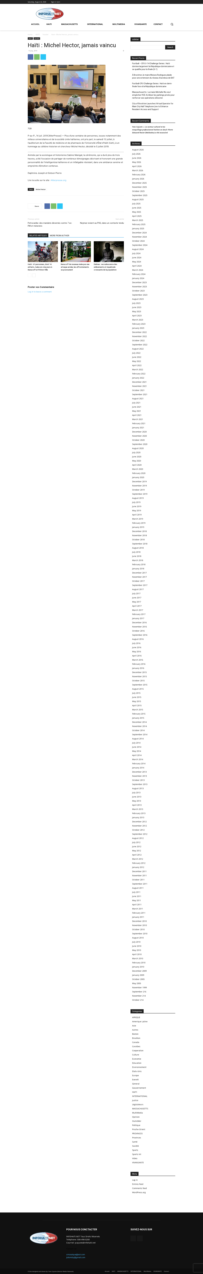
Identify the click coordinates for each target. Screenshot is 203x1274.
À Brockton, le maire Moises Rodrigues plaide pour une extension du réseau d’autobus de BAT (153, 76)
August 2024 (138, 249)
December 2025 (139, 183)
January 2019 (138, 527)
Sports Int (136, 1154)
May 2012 (136, 850)
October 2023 (138, 290)
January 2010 (138, 966)
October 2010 (138, 929)
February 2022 (138, 373)
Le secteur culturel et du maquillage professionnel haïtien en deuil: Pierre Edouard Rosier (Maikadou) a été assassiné (152, 130)
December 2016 (139, 622)
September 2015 (139, 684)
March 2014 (137, 759)
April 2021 (137, 415)
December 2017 (139, 572)
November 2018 (139, 535)
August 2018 (138, 548)
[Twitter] (173, 2)
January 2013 (138, 817)
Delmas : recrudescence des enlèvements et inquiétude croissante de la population (105, 267)
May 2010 (136, 950)
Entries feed (137, 1184)
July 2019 (136, 502)
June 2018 (136, 556)
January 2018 (138, 568)
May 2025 (136, 212)
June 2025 (136, 207)
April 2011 (137, 904)
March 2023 (137, 319)
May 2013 (136, 801)
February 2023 (138, 324)
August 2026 (138, 149)
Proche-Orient (138, 1129)
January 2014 (138, 767)
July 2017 (136, 593)
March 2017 (137, 610)
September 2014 (139, 734)
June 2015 (136, 697)
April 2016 (137, 655)
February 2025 (138, 224)
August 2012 (138, 838)
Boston (135, 1034)
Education (136, 1063)
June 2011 (136, 896)
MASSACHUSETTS (140, 1108)
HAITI (37, 34)
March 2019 (137, 518)
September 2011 (139, 883)
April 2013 (137, 805)
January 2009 (138, 975)
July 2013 (136, 792)
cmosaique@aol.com (75, 1254)
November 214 (139, 995)
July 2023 (136, 303)
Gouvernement (139, 1088)
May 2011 (136, 900)
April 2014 (137, 755)
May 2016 (136, 651)
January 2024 (138, 278)
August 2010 (138, 937)
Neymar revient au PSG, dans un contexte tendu (102, 223)
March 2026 (137, 170)
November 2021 (139, 386)
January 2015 (138, 718)
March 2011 (137, 908)
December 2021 (139, 382)
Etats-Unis (137, 1071)
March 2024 (137, 270)
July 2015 (136, 693)
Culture (135, 1054)
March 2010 (137, 958)
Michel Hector (41, 189)
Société (45, 34)
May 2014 (136, 751)
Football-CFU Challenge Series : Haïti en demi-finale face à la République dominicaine (152, 85)
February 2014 (138, 763)
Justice (135, 1100)
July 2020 (136, 452)
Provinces (136, 1137)
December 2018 (139, 531)
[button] (172, 24)
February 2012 (138, 863)
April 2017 (137, 606)
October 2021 (138, 390)
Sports (135, 1150)
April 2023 (137, 315)
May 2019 (136, 510)
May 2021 (136, 411)
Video (134, 1158)
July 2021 (136, 402)
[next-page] (34, 275)
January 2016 (138, 668)
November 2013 (139, 776)
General (135, 1083)
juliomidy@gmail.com (75, 1257)
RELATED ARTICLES (38, 235)
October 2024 (138, 241)
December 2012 (139, 821)
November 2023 (139, 286)
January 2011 (138, 917)
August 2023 (138, 299)
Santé (134, 1141)
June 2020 (136, 456)
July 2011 (136, 892)
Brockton (136, 1038)
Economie (136, 1058)
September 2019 (139, 494)
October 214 (137, 1000)
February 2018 (138, 564)
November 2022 (139, 336)
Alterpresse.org (58, 180)
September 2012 (139, 834)
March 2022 (137, 369)
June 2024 (136, 257)
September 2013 (139, 784)
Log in (135, 1180)
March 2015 (137, 709)
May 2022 (136, 361)
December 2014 (139, 722)
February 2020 (138, 473)
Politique (136, 1125)
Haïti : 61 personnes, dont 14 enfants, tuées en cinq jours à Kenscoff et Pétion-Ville (40, 267)
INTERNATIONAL (139, 1096)
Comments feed (139, 1188)
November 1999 (139, 987)
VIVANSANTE (138, 1162)
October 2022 (138, 340)
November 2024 (139, 236)
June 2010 (136, 946)
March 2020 (137, 469)
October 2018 (138, 539)
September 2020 (139, 444)
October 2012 (138, 830)
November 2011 (139, 875)
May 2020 (136, 460)
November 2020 (139, 436)
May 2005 (136, 983)
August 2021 (138, 398)
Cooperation (137, 1050)
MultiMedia (137, 1112)
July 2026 (136, 153)
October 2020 (138, 440)
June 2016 (136, 647)
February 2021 (138, 423)
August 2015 (138, 689)
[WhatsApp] (37, 57)
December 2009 (139, 971)
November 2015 (139, 676)
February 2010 (138, 962)
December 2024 (139, 232)
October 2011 (138, 879)
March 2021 (137, 419)
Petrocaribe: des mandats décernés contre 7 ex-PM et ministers (50, 224)
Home (30, 34)
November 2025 (139, 187)
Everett (135, 1079)
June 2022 (136, 357)
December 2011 (139, 871)
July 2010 (136, 942)
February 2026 (138, 174)
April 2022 (137, 365)
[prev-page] (29, 275)
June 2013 (136, 796)
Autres (135, 1029)
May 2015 (136, 701)
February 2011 (138, 913)
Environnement (139, 1067)
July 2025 (136, 203)
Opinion (136, 1117)
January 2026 (138, 178)
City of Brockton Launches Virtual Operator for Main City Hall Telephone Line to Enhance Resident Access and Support (152, 106)
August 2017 (138, 589)
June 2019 (136, 506)
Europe (135, 1075)
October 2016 (138, 630)
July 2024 (136, 253)
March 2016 (137, 659)
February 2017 (138, 614)
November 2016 (139, 626)
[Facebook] (169, 2)
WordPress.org (139, 1192)
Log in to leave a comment (40, 291)
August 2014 (138, 738)
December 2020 (139, 431)
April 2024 (137, 265)
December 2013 (139, 771)
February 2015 (138, 713)
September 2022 (139, 344)
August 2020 (138, 448)
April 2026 (137, 166)
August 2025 (138, 199)
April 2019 (137, 514)
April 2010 (137, 954)
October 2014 (138, 730)
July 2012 (136, 842)
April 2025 (137, 216)
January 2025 (138, 228)
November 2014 (139, 726)
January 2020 (138, 477)
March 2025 (137, 220)
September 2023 (139, 295)
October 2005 (138, 979)
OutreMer (136, 1121)
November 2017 (139, 577)
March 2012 (137, 859)
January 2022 (138, 377)
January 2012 (138, 867)
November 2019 (139, 485)
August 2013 (138, 788)
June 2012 (136, 846)
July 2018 (136, 552)
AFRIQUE (136, 1017)
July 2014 (136, 742)
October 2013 (138, 780)
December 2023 (139, 282)
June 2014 (136, 747)
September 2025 (139, 195)
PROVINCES (137, 1133)
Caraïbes (136, 1046)
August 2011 (138, 888)
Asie (134, 1025)
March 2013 (137, 809)
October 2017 (138, 581)
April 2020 (137, 465)
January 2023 (138, 328)
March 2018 (137, 560)
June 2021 (136, 406)
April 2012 (137, 854)
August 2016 (138, 639)
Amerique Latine (139, 1021)
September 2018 (139, 543)
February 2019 (138, 523)
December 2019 (139, 481)
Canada (135, 1042)
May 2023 (136, 311)
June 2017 (136, 597)
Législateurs (137, 1104)
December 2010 (139, 921)
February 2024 (138, 274)
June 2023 (136, 307)
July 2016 (136, 643)
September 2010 (139, 933)
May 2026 (136, 162)
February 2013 (138, 813)
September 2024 (139, 245)
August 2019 (138, 498)
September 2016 (139, 635)
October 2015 (138, 680)
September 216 (139, 991)
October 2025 (138, 191)
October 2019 (138, 489)
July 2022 (136, 353)
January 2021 (138, 427)
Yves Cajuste (137, 127)
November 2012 (139, 825)
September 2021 (139, 394)
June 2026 (136, 158)
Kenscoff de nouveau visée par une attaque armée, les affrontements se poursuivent (75, 267)
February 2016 (138, 664)
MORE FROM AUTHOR (59, 235)
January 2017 (138, 618)
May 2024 (136, 261)
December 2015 (139, 672)
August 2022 (138, 348)
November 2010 (139, 925)
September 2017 (139, 585)
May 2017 (136, 601)
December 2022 (139, 332)
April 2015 (137, 705)
